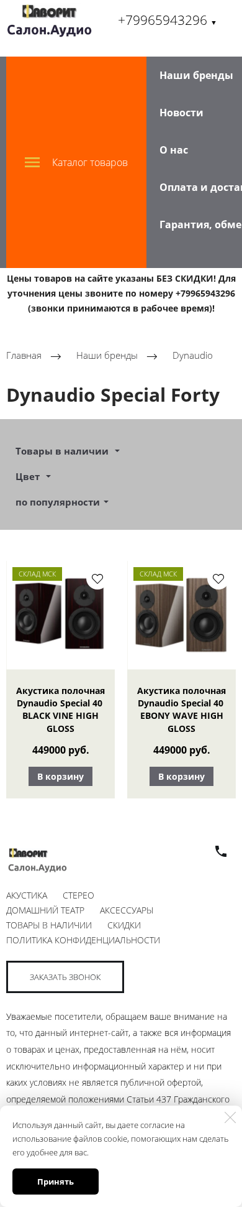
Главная (24, 355)
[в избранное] (97, 578)
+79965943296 (167, 20)
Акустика (26, 895)
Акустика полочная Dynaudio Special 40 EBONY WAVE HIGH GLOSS (181, 709)
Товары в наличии (49, 925)
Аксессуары (126, 910)
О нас (173, 150)
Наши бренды (196, 75)
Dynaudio (193, 355)
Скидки (124, 925)
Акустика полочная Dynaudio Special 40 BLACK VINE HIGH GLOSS (60, 709)
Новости (181, 112)
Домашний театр (45, 910)
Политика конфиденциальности (83, 940)
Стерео (78, 895)
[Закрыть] (230, 1117)
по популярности (58, 502)
